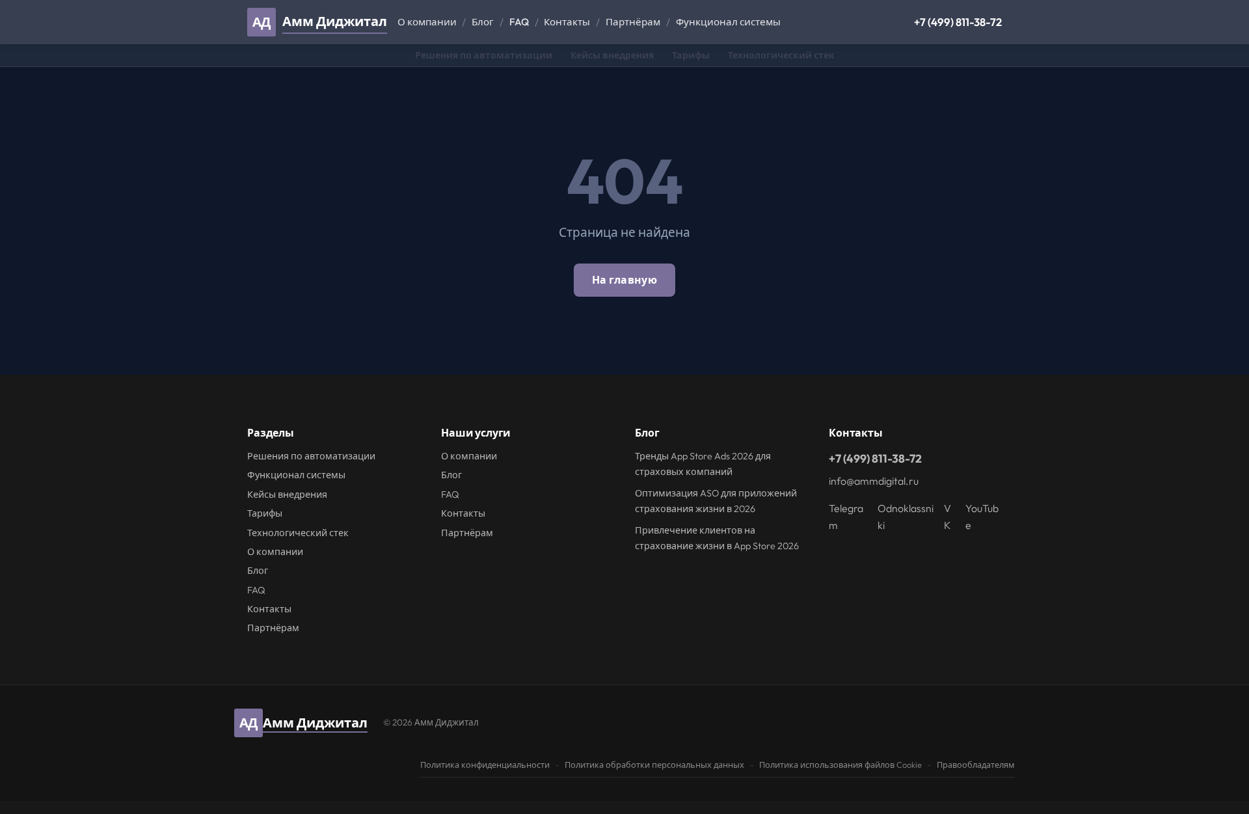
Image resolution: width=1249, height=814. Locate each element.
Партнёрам (633, 22)
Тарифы (691, 55)
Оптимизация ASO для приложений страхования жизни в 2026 (716, 501)
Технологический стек (781, 55)
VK (947, 517)
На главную (624, 279)
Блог (483, 22)
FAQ (519, 22)
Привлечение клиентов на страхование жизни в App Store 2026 (717, 538)
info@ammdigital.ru (874, 480)
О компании (427, 22)
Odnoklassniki (905, 517)
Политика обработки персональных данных (654, 764)
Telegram (846, 517)
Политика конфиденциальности (485, 764)
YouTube (982, 517)
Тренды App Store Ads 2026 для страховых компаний (703, 464)
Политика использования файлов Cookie (840, 764)
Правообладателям (976, 764)
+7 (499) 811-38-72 (958, 22)
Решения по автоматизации (483, 55)
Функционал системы (728, 22)
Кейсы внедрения (612, 55)
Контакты (567, 22)
